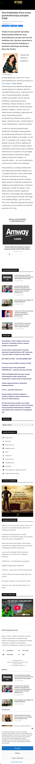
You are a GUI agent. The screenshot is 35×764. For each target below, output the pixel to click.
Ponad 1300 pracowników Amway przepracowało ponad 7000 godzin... (17, 248)
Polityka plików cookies (17, 762)
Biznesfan (8, 441)
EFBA (6, 452)
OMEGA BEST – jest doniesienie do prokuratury (15, 561)
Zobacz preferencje (17, 758)
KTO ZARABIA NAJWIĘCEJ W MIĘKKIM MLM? (23, 301)
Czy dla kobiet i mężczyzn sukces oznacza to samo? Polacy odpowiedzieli (22, 324)
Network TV (8, 455)
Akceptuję (17, 748)
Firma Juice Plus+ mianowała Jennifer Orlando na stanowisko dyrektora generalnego (23, 313)
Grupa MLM (8, 438)
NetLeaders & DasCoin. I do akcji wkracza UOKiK (16, 581)
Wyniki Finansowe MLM (12, 473)
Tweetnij (14, 25)
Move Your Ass (9, 445)
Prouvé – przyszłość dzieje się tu (12, 390)
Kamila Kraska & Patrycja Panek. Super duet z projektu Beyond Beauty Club (23, 716)
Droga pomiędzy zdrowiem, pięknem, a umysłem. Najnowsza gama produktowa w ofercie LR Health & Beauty (15, 396)
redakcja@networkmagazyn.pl (19, 665)
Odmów (17, 753)
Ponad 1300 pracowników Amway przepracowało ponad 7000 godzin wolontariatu (23, 276)
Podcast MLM (9, 459)
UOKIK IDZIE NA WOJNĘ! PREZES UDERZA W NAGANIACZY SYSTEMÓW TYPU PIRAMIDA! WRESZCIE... (15, 554)
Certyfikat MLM (9, 463)
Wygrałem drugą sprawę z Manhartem (13, 565)
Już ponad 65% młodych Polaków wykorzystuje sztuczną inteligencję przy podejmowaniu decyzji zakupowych (22, 289)
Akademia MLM (9, 448)
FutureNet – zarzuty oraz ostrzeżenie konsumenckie (17, 570)
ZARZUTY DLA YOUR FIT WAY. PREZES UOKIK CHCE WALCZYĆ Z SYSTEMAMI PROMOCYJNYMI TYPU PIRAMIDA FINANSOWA (17, 528)
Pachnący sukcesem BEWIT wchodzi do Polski (16, 363)
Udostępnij (6, 25)
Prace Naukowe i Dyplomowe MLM (15, 470)
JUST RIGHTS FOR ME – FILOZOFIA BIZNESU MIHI (16, 359)
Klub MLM (8, 466)
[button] (32, 728)
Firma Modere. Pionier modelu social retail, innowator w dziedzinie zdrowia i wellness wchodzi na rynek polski (15, 343)
